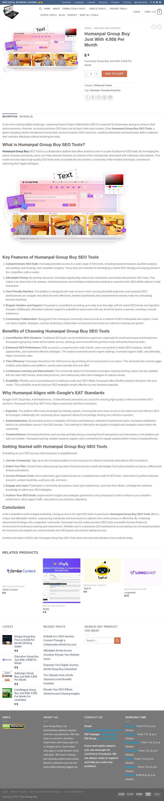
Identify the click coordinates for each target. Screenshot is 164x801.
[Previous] (2, 588)
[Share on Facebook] (87, 97)
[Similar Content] (21, 571)
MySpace (103, 2)
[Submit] (117, 640)
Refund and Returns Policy (46, 792)
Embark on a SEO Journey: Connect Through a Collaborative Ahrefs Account (59, 640)
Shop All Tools (89, 15)
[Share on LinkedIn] (110, 97)
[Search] (40, 9)
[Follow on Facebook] (151, 2)
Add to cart (114, 73)
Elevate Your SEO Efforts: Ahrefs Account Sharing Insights (61, 691)
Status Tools (48, 15)
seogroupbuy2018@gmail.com (103, 730)
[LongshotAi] (143, 572)
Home (47, 8)
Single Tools (97, 8)
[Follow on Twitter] (157, 2)
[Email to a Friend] (99, 97)
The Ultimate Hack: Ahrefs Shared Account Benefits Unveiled (58, 679)
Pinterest (115, 2)
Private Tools (118, 8)
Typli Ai (87, 588)
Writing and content (107, 28)
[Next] (161, 588)
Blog (62, 15)
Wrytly (46, 609)
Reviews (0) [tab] (26, 116)
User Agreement (74, 792)
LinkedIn (91, 2)
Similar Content (10, 589)
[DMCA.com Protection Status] (13, 726)
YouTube (127, 2)
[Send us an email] (160, 2)
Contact (72, 15)
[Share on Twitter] (93, 97)
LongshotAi (129, 592)
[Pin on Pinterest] (104, 97)
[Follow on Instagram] (154, 2)
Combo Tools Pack (73, 8)
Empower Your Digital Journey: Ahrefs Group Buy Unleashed (61, 667)
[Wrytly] (61, 580)
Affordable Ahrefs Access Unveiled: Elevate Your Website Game (61, 654)
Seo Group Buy (107, 738)
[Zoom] (7, 69)
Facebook (66, 2)
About (56, 8)
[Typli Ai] (102, 570)
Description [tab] (9, 116)
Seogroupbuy (109, 734)
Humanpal (94, 90)
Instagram (79, 2)
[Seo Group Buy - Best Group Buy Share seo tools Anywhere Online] (18, 12)
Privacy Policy (19, 792)
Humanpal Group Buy (111, 90)
